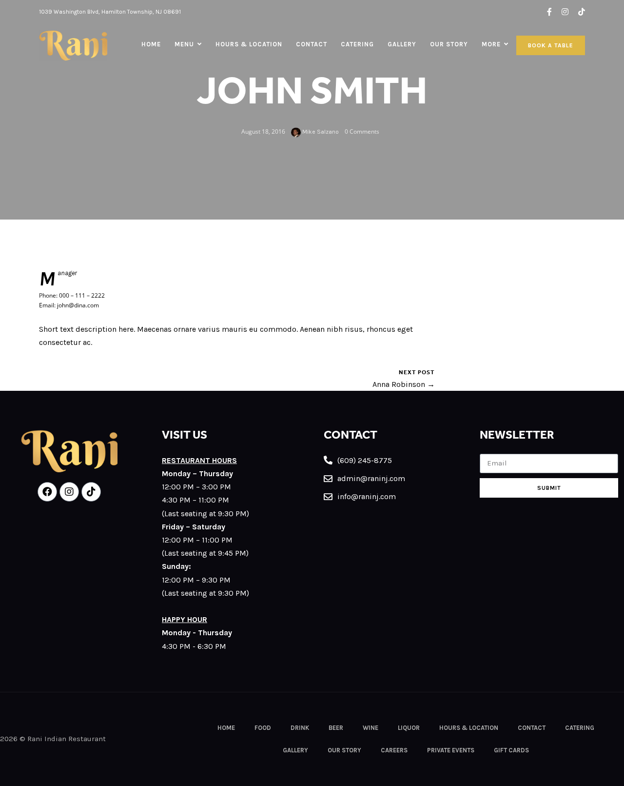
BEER (336, 727)
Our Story (449, 44)
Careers (394, 750)
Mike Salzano (320, 131)
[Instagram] (69, 492)
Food (262, 727)
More (491, 44)
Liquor (409, 727)
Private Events (450, 750)
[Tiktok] (91, 492)
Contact (311, 44)
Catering (357, 44)
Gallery (402, 44)
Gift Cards (511, 750)
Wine (370, 727)
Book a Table (550, 45)
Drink (300, 727)
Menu (184, 44)
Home (151, 44)
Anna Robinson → (403, 384)
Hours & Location (248, 44)
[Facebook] (47, 492)
